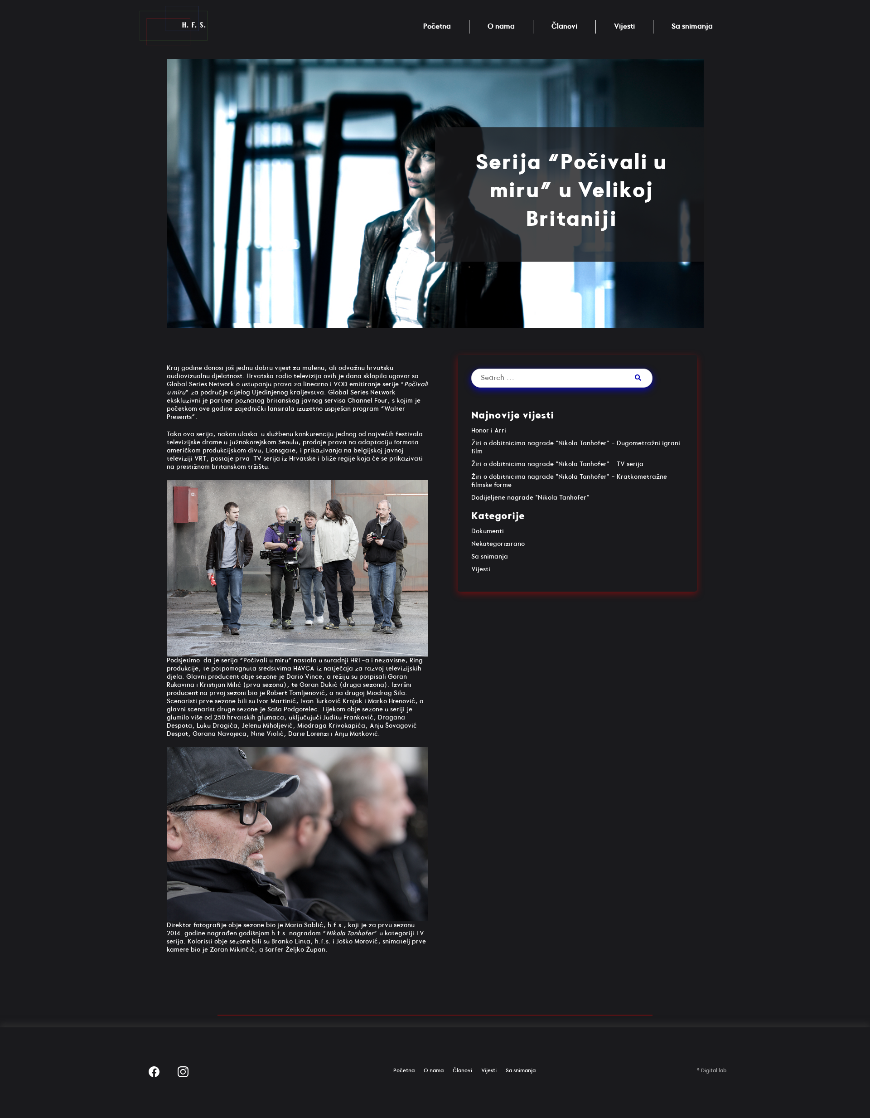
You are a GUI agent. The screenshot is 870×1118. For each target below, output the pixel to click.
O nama (501, 26)
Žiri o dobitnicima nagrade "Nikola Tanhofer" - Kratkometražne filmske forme (569, 480)
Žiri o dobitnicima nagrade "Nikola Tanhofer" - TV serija (557, 464)
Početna (437, 26)
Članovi (564, 26)
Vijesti (624, 26)
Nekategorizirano (498, 543)
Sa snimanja (692, 26)
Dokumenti (487, 531)
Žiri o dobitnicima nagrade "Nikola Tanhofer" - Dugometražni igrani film (575, 447)
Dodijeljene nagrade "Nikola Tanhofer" (530, 497)
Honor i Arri (488, 430)
